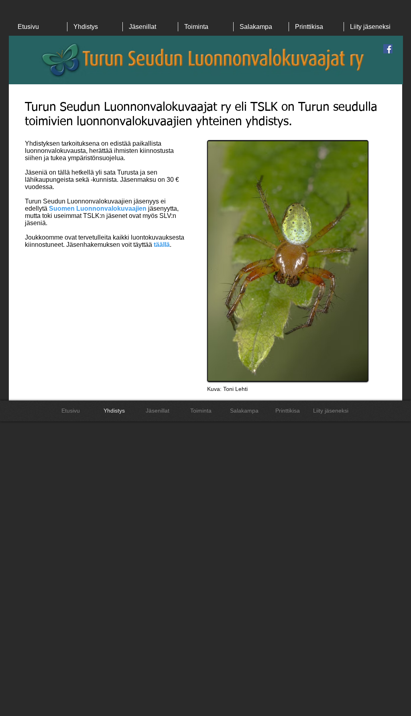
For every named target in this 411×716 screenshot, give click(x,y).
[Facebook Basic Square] (388, 48)
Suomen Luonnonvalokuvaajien (97, 208)
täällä (162, 244)
